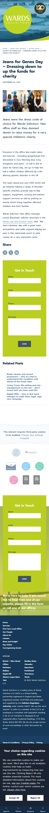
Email (10, 290)
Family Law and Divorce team (17, 221)
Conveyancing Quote (12, 648)
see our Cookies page (24, 783)
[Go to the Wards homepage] (17, 20)
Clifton (5, 664)
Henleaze (7, 667)
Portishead (29, 670)
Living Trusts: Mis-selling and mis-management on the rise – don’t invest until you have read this (24, 388)
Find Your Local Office (12, 629)
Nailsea (6, 670)
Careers (6, 638)
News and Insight (18, 49)
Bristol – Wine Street (11, 661)
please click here (16, 789)
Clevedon (28, 664)
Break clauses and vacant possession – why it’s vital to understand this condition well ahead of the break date (22, 378)
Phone (11, 303)
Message (12, 317)
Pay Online (7, 644)
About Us (7, 635)
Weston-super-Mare (11, 677)
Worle (26, 677)
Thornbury (29, 674)
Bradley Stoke (30, 661)
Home (5, 49)
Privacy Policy (28, 742)
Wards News (34, 49)
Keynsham (29, 667)
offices (31, 608)
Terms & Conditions (11, 742)
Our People (7, 632)
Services (6, 625)
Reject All (35, 797)
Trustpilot (24, 438)
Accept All (14, 797)
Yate (4, 680)
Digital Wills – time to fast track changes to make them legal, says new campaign (24, 396)
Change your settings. (32, 435)
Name (10, 276)
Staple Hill (7, 674)
